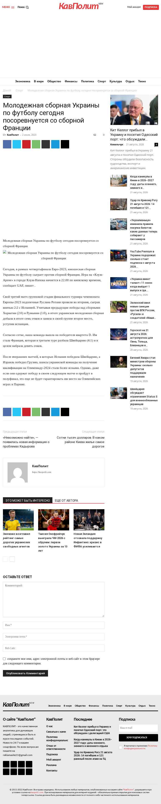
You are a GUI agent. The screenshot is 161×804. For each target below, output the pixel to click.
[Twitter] (17, 144)
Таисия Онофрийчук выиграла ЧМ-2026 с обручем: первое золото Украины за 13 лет (52, 542)
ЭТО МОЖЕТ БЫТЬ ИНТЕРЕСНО (27, 500)
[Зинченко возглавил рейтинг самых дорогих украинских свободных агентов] (18, 519)
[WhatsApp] (36, 144)
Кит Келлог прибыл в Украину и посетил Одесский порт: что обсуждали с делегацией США (92, 730)
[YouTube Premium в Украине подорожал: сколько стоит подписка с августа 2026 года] (118, 255)
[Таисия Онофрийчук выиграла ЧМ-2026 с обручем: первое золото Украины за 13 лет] (53, 519)
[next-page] (12, 559)
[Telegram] (55, 144)
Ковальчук (116, 144)
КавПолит (13, 134)
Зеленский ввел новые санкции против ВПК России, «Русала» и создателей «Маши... (143, 310)
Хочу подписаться (137, 738)
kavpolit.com (37, 792)
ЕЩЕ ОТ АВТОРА (66, 500)
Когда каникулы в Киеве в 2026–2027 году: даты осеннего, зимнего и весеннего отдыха (93, 743)
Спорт (19, 90)
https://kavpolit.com (41, 472)
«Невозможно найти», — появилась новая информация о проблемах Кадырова (26, 442)
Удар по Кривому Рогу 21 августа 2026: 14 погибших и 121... (143, 204)
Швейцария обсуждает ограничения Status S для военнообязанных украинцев (144, 397)
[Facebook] (7, 144)
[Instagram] (13, 764)
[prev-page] (5, 559)
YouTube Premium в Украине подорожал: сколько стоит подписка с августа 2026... (143, 259)
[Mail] (21, 764)
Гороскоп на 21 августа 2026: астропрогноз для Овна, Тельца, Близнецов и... (141, 338)
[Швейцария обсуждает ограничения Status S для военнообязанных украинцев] (118, 393)
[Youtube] (29, 772)
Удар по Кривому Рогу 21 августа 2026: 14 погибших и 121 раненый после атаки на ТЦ (93, 755)
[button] (24, 7)
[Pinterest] (26, 144)
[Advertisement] (80, 46)
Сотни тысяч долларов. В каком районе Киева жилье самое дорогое (80, 442)
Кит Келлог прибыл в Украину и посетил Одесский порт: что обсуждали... (134, 134)
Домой (7, 90)
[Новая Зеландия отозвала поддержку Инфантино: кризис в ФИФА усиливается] (89, 519)
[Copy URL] (65, 144)
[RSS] (29, 764)
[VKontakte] (21, 772)
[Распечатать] (46, 144)
